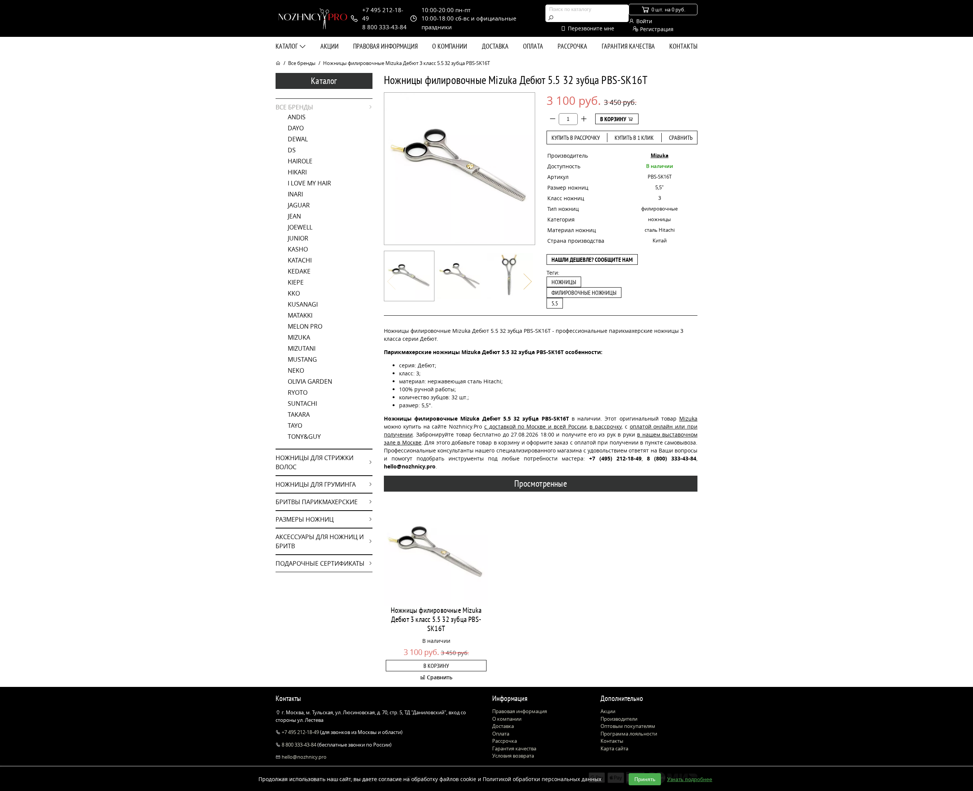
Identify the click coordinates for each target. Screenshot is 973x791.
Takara (299, 414)
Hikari (297, 172)
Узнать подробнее (689, 779)
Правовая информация (385, 46)
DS (292, 150)
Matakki (300, 315)
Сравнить (681, 137)
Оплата (533, 46)
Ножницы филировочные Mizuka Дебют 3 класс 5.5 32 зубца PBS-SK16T (436, 619)
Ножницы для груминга (316, 484)
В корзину (614, 119)
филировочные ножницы (583, 292)
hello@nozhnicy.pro (303, 756)
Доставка (495, 46)
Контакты (683, 46)
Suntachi (302, 403)
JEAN (294, 216)
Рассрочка (572, 46)
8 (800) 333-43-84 (671, 458)
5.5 (554, 303)
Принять (644, 779)
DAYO (296, 128)
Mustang (302, 359)
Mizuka (299, 337)
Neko (296, 370)
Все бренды (301, 63)
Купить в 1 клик (634, 137)
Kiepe (296, 282)
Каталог (287, 46)
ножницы (563, 282)
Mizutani (301, 348)
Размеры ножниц (305, 519)
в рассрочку (605, 426)
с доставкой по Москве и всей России (535, 426)
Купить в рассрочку (575, 137)
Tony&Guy (304, 436)
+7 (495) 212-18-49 (615, 458)
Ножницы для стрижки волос (314, 462)
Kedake (299, 271)
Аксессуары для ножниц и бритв (320, 541)
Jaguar (299, 205)
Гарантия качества (628, 46)
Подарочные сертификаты (320, 563)
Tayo (295, 425)
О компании (449, 46)
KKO (294, 293)
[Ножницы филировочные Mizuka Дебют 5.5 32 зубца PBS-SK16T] (409, 276)
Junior (298, 238)
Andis (297, 117)
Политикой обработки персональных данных (542, 779)
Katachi (300, 260)
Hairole (300, 161)
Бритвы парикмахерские (317, 502)
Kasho (298, 249)
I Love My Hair (309, 183)
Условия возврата (513, 755)
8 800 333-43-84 (299, 744)
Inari (295, 194)
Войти (643, 21)
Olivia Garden (310, 381)
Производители (619, 718)
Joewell (300, 227)
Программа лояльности (629, 733)
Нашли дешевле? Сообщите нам (592, 259)
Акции (329, 46)
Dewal (298, 139)
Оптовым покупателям (628, 726)
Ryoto (297, 392)
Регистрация (656, 29)
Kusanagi (303, 304)
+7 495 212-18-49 (300, 732)
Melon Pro (305, 326)
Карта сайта (614, 748)
